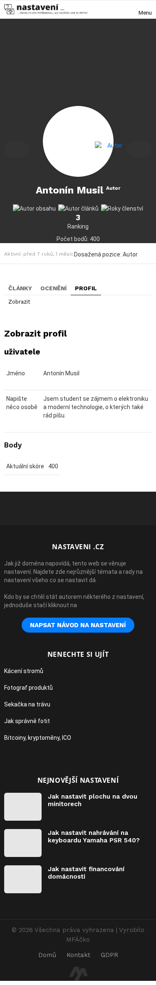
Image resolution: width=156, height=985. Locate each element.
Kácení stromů (23, 671)
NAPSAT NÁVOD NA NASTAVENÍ (78, 625)
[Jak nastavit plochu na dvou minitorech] (23, 807)
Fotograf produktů (28, 687)
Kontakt (78, 955)
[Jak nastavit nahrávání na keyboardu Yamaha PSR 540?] (23, 843)
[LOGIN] (115, 9)
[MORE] (147, 253)
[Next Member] (139, 149)
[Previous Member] (17, 149)
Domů (47, 955)
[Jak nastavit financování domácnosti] (23, 879)
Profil (86, 288)
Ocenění (53, 288)
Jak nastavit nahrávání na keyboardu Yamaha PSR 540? (94, 836)
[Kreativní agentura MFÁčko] (78, 973)
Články (20, 288)
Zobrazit (19, 302)
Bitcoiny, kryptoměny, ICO (37, 737)
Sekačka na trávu (27, 704)
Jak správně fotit (27, 721)
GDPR (109, 955)
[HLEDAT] (129, 9)
